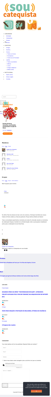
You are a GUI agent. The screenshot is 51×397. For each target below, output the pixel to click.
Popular (9, 146)
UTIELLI (8, 158)
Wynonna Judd (10, 154)
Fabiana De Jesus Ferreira (12, 168)
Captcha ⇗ (19, 367)
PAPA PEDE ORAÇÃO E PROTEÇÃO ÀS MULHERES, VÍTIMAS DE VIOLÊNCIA (24, 311)
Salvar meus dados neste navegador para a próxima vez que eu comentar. (22, 360)
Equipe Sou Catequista (12, 149)
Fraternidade (5, 288)
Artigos (5, 191)
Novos (3, 146)
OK (36, 391)
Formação (4, 321)
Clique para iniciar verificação (13, 365)
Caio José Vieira (10, 163)
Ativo (6, 146)
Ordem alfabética (15, 180)
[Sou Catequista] (22, 29)
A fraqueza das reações (9, 325)
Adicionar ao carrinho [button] (7, 133)
